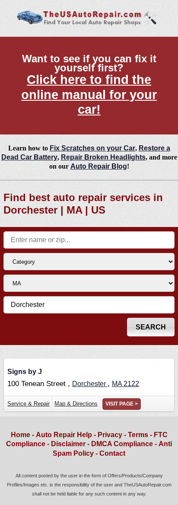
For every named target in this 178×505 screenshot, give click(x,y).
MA (118, 383)
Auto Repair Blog (98, 166)
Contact (112, 453)
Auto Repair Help (64, 434)
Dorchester (90, 383)
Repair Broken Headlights (103, 157)
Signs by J (24, 371)
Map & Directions (76, 403)
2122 (131, 383)
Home (20, 434)
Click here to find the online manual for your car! (89, 94)
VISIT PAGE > (121, 404)
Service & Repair (28, 403)
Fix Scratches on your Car (92, 148)
